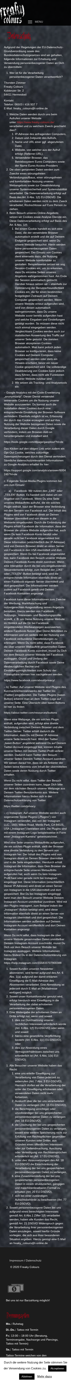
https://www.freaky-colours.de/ (35, 122)
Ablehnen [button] (26, 1376)
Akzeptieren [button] (57, 1368)
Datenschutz (33, 1260)
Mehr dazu (44, 1376)
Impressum (16, 1260)
